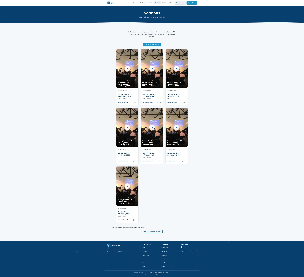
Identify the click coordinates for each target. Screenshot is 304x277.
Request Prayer (192, 3)
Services (150, 3)
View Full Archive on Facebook (152, 232)
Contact (170, 3)
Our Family (142, 3)
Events (164, 3)
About (134, 3)
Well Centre (164, 251)
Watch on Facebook (123, 102)
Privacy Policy (145, 275)
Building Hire (164, 255)
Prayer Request (165, 247)
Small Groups (165, 263)
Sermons (157, 3)
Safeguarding (159, 275)
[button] (127, 68)
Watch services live (185, 250)
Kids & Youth (164, 259)
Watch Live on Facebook (152, 45)
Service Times (145, 255)
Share (135, 102)
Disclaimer (152, 275)
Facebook (185, 247)
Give (143, 266)
